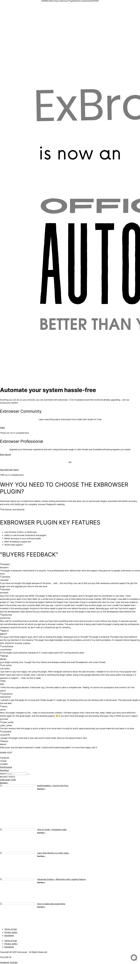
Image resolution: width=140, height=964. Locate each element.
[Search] (29, 774)
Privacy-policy (11, 932)
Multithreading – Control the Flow (52, 785)
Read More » (4, 783)
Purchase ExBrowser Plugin (62, 1)
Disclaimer (9, 935)
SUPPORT (95, 1)
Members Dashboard (82, 1)
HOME (43, 1)
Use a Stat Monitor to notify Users (53, 853)
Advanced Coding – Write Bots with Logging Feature (61, 879)
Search (3, 773)
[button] (70, 757)
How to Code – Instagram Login (52, 829)
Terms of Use (10, 929)
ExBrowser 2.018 (8, 780)
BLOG (48, 1)
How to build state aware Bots (51, 904)
